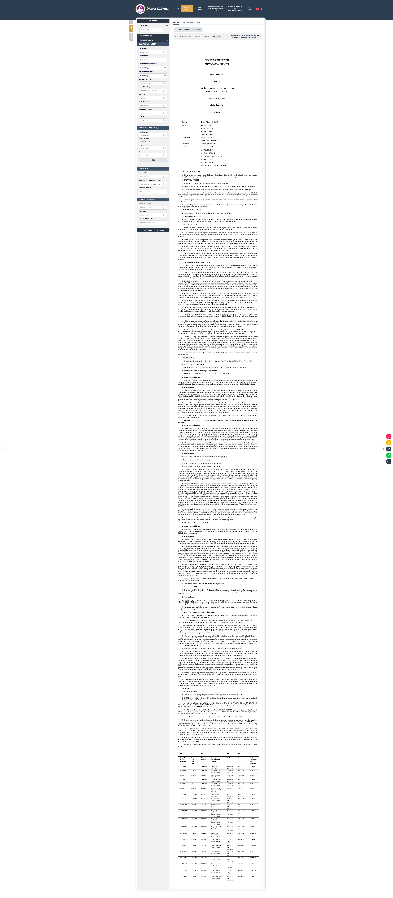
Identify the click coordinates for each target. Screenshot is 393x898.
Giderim (141, 152)
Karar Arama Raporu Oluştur (153, 230)
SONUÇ (141, 145)
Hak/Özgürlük (143, 132)
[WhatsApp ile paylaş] (388, 455)
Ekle (153, 160)
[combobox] (140, 52)
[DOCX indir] (388, 449)
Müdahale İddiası (144, 138)
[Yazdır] (388, 461)
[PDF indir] (388, 436)
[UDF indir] (388, 442)
